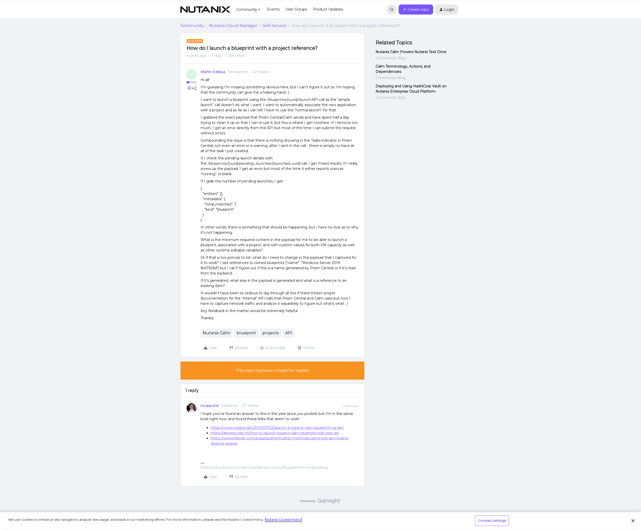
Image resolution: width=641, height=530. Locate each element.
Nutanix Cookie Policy (283, 519)
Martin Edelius (213, 72)
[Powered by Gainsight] (320, 502)
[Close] (632, 520)
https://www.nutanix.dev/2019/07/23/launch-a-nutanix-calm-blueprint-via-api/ (277, 427)
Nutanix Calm (216, 333)
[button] (416, 10)
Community (192, 25)
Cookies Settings (492, 520)
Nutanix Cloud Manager (233, 25)
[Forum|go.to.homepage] (205, 10)
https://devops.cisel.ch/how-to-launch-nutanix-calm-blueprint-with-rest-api (275, 433)
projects (270, 333)
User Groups (296, 9)
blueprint (246, 333)
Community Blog (391, 58)
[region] (320, 521)
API (288, 333)
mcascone (210, 405)
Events (273, 9)
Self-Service (274, 25)
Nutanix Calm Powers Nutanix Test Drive (411, 52)
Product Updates (328, 9)
